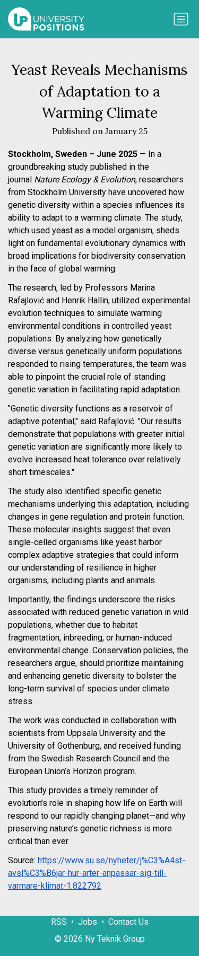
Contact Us (128, 922)
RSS (59, 922)
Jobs (87, 922)
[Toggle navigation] (181, 19)
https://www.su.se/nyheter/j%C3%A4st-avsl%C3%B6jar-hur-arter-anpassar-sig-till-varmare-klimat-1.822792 (96, 873)
